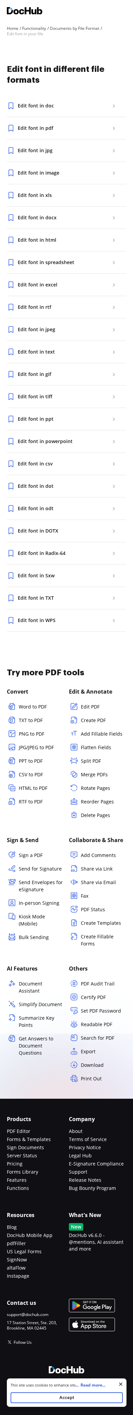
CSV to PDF (31, 774)
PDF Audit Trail (98, 983)
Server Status (22, 1155)
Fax (84, 896)
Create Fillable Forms (97, 940)
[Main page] (24, 12)
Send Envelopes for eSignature (41, 886)
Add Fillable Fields (101, 734)
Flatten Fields (96, 747)
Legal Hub (80, 1155)
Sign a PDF (31, 855)
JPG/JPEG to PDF (36, 747)
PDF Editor (18, 1131)
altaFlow (16, 1267)
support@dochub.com (27, 1314)
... (90, 1385)
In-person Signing (39, 903)
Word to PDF (33, 706)
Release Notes (85, 1180)
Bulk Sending (34, 937)
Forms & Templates (29, 1139)
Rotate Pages (95, 788)
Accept (66, 1397)
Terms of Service (88, 1139)
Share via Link (97, 868)
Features (17, 1180)
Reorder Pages (97, 801)
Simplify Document (40, 1004)
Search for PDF (97, 1038)
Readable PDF (96, 1024)
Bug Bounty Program (92, 1188)
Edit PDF (90, 706)
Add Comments (98, 855)
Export (88, 1051)
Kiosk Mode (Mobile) (32, 920)
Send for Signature (40, 868)
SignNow (17, 1259)
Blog (12, 1227)
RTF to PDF (31, 801)
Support (78, 1172)
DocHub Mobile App (30, 1235)
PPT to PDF (31, 761)
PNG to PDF (31, 734)
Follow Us (23, 1342)
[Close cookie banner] (120, 1384)
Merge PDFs (94, 774)
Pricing (15, 1163)
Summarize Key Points (36, 1021)
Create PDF (93, 720)
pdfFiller (16, 1243)
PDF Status (93, 909)
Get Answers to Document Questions (36, 1045)
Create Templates (101, 923)
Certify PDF (93, 997)
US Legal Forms (24, 1251)
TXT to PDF (31, 720)
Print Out (91, 1078)
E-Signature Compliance (96, 1163)
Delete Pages (95, 815)
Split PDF (91, 761)
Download (92, 1065)
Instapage (18, 1276)
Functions (18, 1188)
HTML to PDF (33, 788)
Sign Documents (25, 1147)
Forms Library (22, 1172)
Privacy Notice (85, 1147)
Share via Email (98, 882)
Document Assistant (30, 987)
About (76, 1131)
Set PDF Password (101, 1011)
